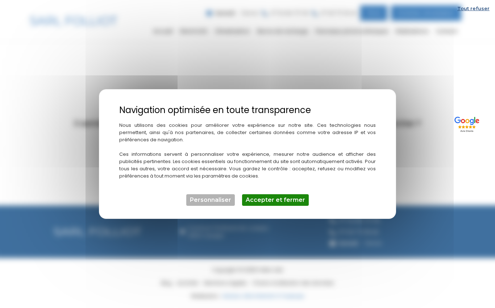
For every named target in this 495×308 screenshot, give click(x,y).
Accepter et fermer (275, 199)
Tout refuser (473, 8)
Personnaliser (210, 199)
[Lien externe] (468, 123)
